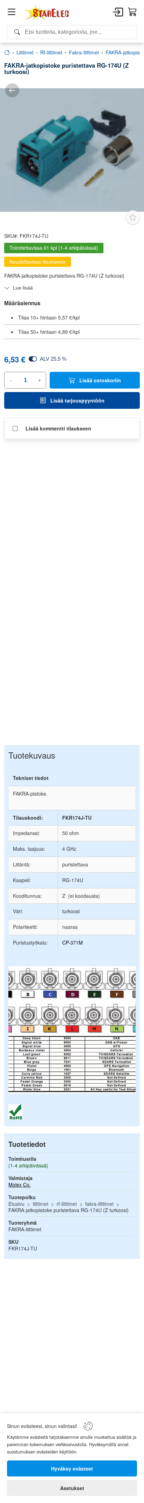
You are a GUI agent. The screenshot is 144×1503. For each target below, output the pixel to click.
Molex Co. (19, 1184)
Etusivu (16, 1203)
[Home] (47, 12)
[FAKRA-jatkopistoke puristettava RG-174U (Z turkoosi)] (72, 150)
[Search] (72, 32)
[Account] (118, 12)
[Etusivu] (7, 52)
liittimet (40, 1203)
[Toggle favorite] (133, 217)
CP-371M (72, 942)
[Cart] (132, 12)
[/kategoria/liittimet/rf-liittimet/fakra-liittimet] (12, 90)
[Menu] (11, 13)
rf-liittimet (67, 1203)
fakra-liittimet (99, 1203)
